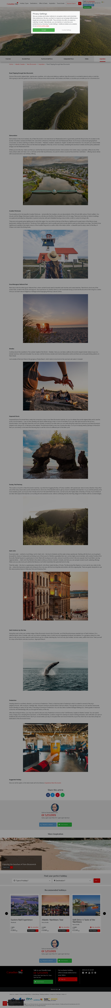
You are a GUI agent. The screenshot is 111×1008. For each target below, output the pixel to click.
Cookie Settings (66, 30)
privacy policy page (43, 26)
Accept (44, 30)
